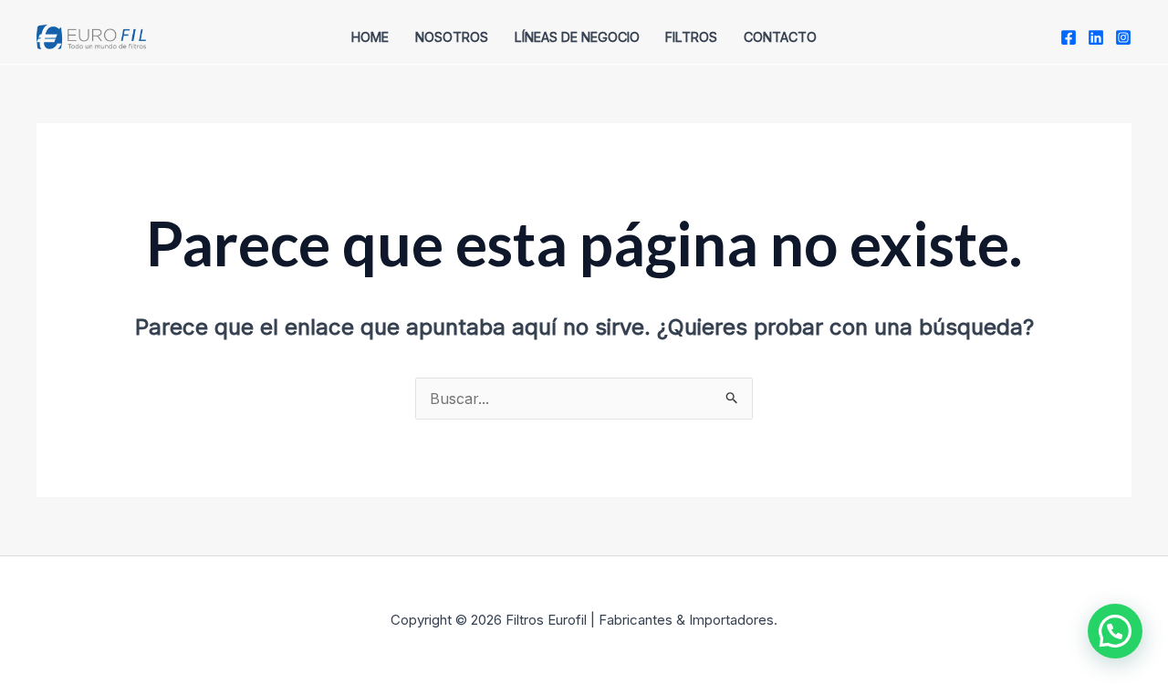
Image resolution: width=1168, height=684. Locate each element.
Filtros (691, 37)
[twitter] (1096, 37)
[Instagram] (1123, 37)
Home (370, 37)
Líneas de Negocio (577, 37)
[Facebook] (1068, 37)
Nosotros (451, 37)
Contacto (780, 37)
